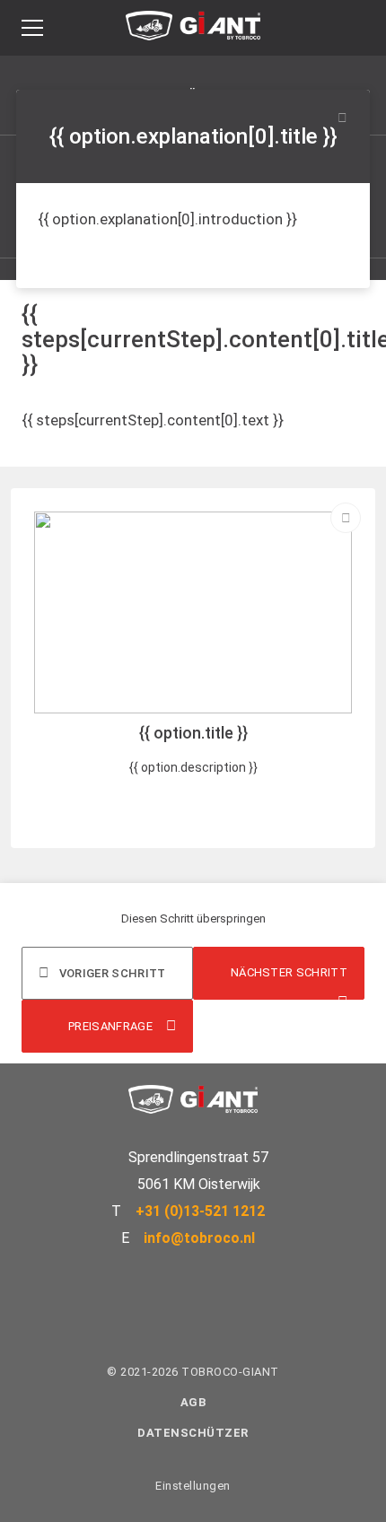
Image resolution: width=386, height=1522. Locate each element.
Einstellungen (193, 1485)
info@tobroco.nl (199, 1237)
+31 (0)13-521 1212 (200, 1211)
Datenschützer (193, 1432)
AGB (193, 1402)
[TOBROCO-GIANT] (193, 30)
